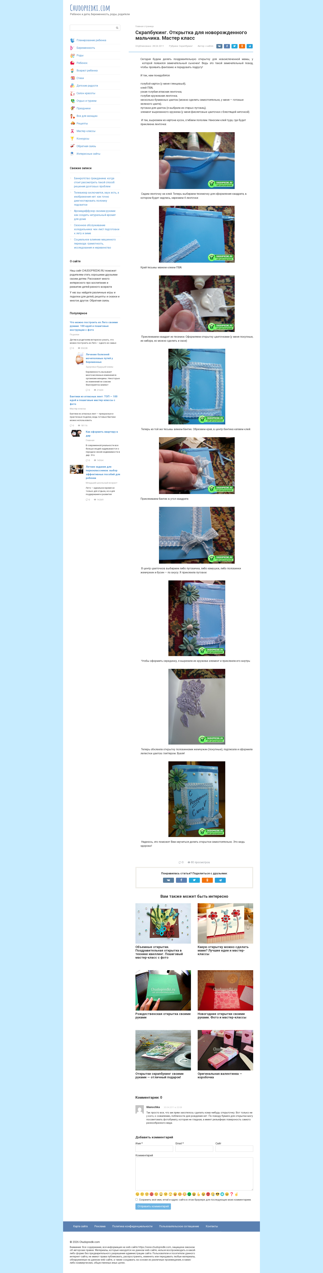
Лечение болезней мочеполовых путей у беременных (99, 358)
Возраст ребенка (87, 70)
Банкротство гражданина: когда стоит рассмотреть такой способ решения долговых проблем (94, 182)
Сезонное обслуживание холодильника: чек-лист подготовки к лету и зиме (96, 229)
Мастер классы (86, 131)
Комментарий (144, 1155)
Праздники (84, 108)
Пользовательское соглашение (179, 1226)
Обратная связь (86, 146)
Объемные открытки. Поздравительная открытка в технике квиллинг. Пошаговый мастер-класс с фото (159, 952)
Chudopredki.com (90, 8)
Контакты (212, 1226)
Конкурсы (83, 138)
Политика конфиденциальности (132, 1226)
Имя (139, 1143)
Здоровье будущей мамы (99, 366)
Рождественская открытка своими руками (163, 1015)
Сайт (218, 1143)
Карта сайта (80, 1226)
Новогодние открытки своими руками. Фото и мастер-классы (222, 1015)
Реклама (99, 1226)
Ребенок (82, 63)
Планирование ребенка (91, 40)
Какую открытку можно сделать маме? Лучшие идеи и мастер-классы (223, 950)
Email (179, 1143)
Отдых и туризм (86, 100)
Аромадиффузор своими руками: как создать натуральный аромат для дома (95, 215)
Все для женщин (87, 116)
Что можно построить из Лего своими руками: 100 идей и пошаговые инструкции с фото (94, 326)
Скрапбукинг (186, 46)
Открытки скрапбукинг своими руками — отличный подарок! (159, 1075)
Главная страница (144, 26)
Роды (80, 55)
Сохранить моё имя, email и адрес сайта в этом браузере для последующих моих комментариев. (195, 1199)
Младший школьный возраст (101, 482)
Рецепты (82, 123)
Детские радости (87, 85)
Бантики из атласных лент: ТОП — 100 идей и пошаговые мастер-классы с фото (93, 400)
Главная (90, 440)
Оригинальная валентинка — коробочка (220, 1075)
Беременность (86, 47)
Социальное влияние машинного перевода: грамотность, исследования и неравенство (95, 243)
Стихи (80, 78)
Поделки (74, 334)
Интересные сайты (88, 153)
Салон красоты (86, 93)
